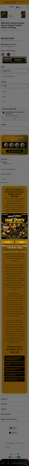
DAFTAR (7, 242)
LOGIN (21, 242)
